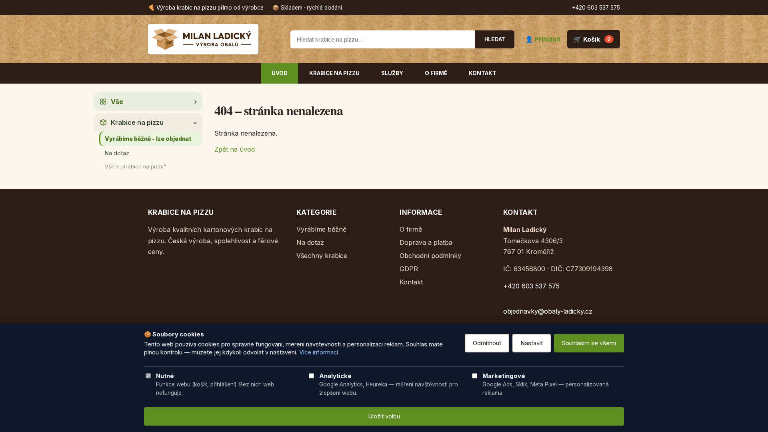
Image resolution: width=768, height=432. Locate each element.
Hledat (494, 39)
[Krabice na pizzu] (214, 39)
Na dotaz (117, 153)
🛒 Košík (592, 39)
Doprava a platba (426, 242)
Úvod (280, 73)
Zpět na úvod (234, 149)
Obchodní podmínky (430, 256)
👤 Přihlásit (543, 39)
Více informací (318, 352)
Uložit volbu (384, 416)
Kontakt (482, 73)
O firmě (436, 73)
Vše (117, 102)
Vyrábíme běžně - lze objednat (148, 138)
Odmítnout (487, 343)
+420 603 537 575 (596, 7)
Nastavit (531, 343)
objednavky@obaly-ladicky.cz (547, 311)
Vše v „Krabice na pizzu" (135, 167)
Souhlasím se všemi (589, 343)
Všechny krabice (321, 256)
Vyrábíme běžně (321, 229)
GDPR (409, 269)
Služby (392, 73)
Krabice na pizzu (334, 73)
